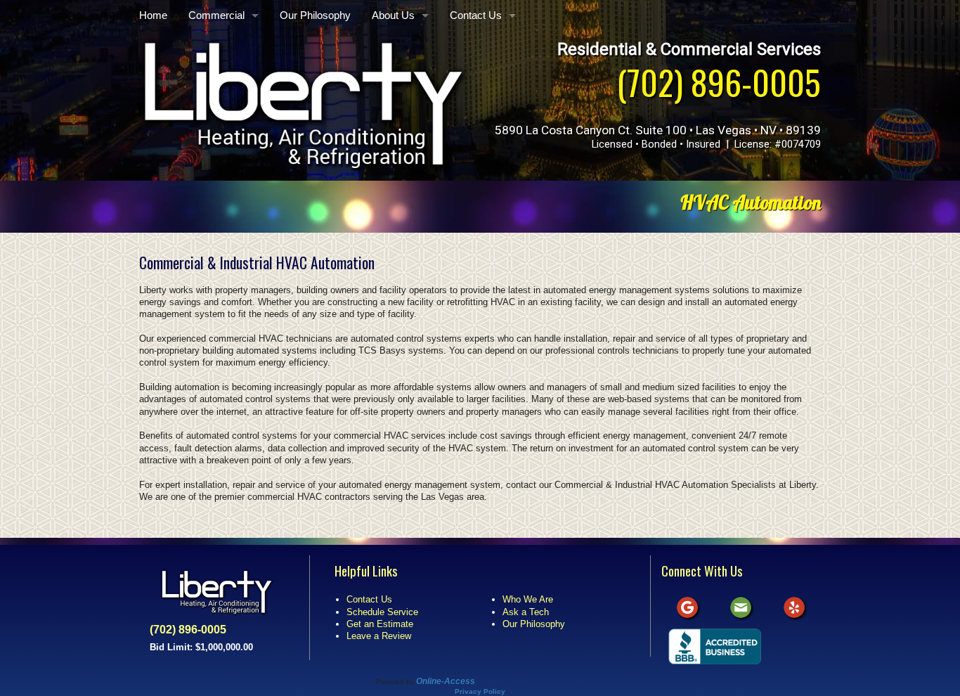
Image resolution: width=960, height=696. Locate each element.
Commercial (216, 15)
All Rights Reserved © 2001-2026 (530, 681)
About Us (393, 15)
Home (153, 15)
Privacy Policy (480, 691)
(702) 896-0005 (718, 82)
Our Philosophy (315, 15)
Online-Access (445, 681)
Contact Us (476, 15)
